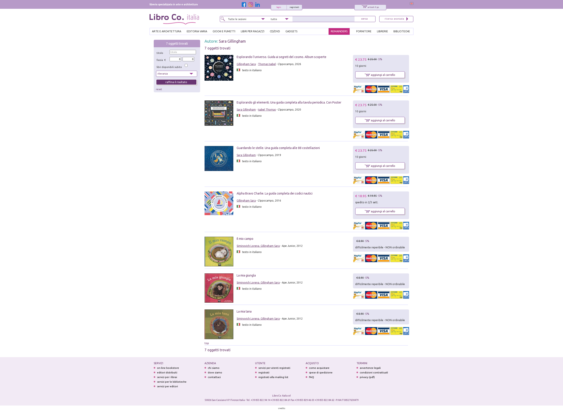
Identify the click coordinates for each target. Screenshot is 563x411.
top (207, 343)
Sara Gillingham (232, 41)
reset (159, 89)
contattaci (214, 377)
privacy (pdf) (367, 377)
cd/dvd (275, 31)
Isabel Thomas (267, 109)
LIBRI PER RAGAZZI (252, 31)
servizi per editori (167, 386)
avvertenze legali (370, 367)
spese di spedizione (321, 372)
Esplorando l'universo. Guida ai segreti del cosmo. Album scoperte (281, 57)
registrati (294, 7)
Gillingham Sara (246, 64)
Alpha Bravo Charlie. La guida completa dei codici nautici (275, 193)
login (278, 7)
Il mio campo (245, 238)
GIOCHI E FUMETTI (224, 31)
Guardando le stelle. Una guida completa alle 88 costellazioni (278, 148)
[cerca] (364, 19)
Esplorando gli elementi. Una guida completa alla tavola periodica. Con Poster (289, 102)
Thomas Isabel (267, 64)
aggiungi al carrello (382, 74)
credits (281, 408)
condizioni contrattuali (374, 372)
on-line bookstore (168, 367)
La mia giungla (246, 275)
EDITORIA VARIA (197, 31)
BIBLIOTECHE (401, 31)
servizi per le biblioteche (171, 381)
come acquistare (319, 367)
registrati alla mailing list (273, 377)
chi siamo (213, 367)
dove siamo (215, 372)
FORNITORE (363, 31)
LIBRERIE (382, 31)
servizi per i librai (167, 377)
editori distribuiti (167, 372)
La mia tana (244, 311)
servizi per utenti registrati (274, 367)
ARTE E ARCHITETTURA (166, 31)
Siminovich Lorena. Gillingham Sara (258, 245)
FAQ (311, 377)
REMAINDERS (339, 31)
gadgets (291, 31)
